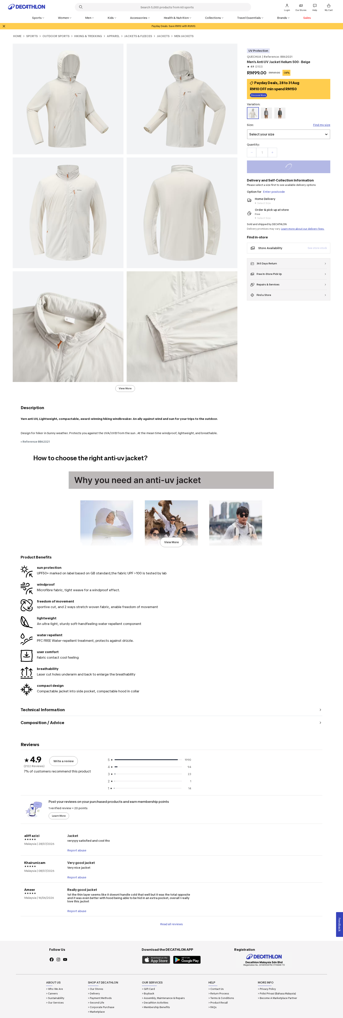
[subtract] (251, 152)
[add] (272, 152)
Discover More (258, 95)
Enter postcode (274, 191)
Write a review (63, 761)
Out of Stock (291, 167)
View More (125, 388)
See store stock (317, 248)
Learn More (59, 815)
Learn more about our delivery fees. (302, 228)
